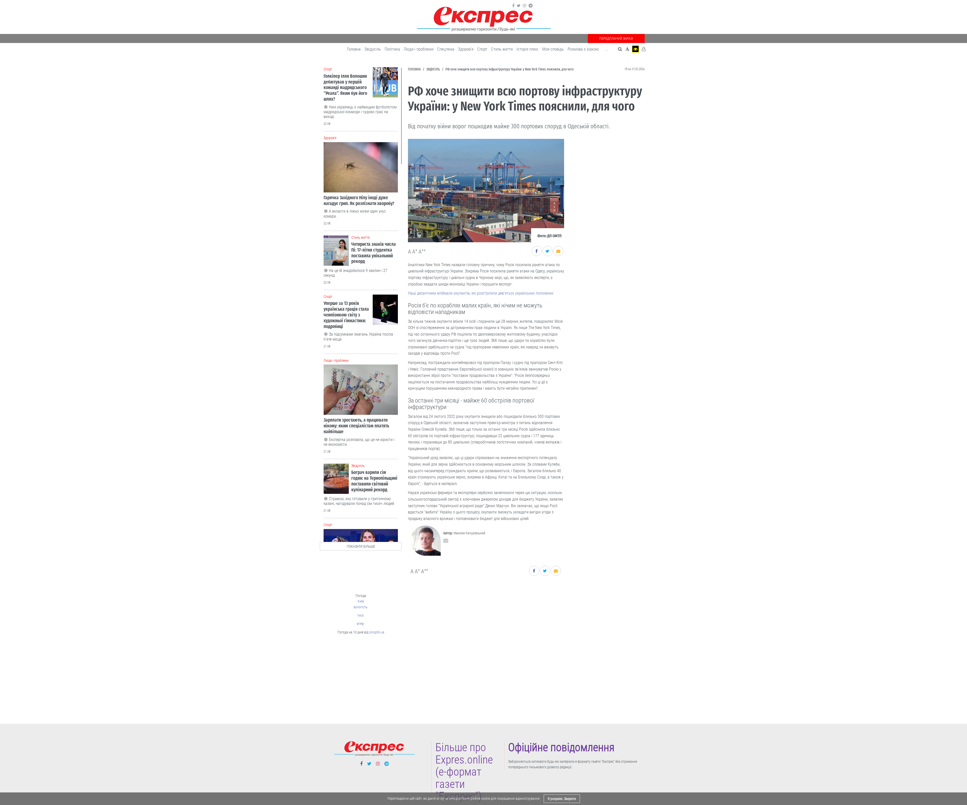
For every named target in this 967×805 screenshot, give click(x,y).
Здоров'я (465, 49)
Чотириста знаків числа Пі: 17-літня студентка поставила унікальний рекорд (373, 252)
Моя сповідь (553, 49)
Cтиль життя (502, 49)
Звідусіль (372, 49)
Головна (354, 49)
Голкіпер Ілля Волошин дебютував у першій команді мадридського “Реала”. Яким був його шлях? (345, 87)
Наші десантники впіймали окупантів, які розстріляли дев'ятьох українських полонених (481, 293)
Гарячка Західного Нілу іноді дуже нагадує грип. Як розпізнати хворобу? (359, 200)
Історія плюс (527, 49)
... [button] (606, 49)
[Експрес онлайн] (483, 18)
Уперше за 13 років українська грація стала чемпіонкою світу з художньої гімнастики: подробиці (346, 314)
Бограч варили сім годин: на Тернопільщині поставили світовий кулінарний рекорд (374, 480)
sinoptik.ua (376, 632)
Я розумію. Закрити (562, 799)
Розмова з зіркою (583, 49)
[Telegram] (531, 6)
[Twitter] (519, 6)
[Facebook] (513, 6)
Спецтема (445, 49)
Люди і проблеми (418, 49)
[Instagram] (524, 6)
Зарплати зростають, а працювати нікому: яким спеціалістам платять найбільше (356, 425)
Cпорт (482, 49)
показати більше (361, 546)
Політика (392, 49)
